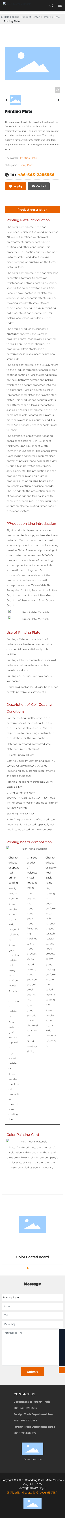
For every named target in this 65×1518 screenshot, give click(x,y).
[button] (21, 1268)
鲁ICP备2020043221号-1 (32, 1488)
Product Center (30, 16)
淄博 (35, 1492)
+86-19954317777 (25, 1433)
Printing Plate (52, 16)
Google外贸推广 (49, 1492)
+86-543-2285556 (36, 174)
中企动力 (27, 1492)
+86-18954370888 (25, 1420)
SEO (39, 1484)
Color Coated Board (32, 1257)
